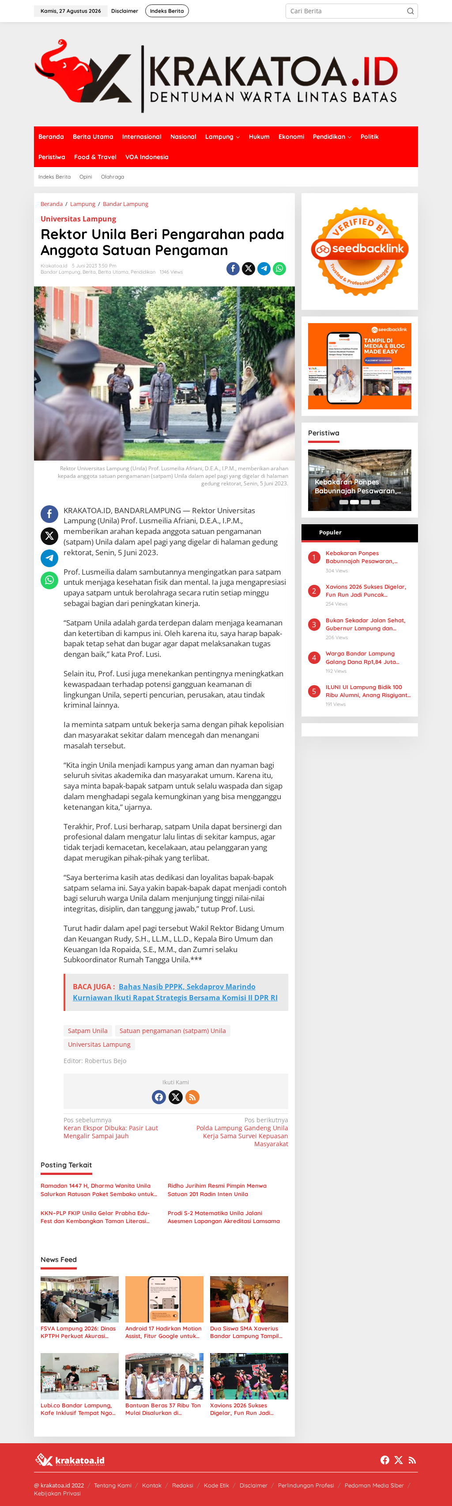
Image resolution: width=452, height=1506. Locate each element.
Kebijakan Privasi (57, 1493)
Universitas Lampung (78, 219)
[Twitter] (176, 1097)
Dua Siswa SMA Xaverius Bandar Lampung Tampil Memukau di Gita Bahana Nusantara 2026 (245, 1332)
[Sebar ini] (233, 268)
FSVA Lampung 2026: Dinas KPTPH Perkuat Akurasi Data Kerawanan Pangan (78, 1332)
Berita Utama (113, 272)
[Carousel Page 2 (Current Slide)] (354, 502)
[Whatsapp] (279, 268)
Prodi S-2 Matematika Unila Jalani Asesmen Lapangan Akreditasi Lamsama (224, 1216)
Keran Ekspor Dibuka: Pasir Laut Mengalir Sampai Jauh (111, 1128)
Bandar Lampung (60, 272)
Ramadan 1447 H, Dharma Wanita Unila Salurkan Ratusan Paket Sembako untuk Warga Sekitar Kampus (97, 1189)
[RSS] (192, 1097)
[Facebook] (159, 1097)
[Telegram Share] (264, 268)
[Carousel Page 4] (375, 502)
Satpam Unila (88, 1030)
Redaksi (182, 1485)
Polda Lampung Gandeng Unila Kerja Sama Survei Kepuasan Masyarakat (242, 1132)
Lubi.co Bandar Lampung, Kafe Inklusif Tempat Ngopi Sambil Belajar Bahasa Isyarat (79, 1409)
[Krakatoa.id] (226, 73)
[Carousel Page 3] (365, 502)
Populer (330, 532)
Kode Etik (216, 1485)
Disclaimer (253, 1485)
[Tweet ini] (248, 268)
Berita (89, 272)
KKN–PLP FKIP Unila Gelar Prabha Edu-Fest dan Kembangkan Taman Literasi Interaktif (95, 1217)
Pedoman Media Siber (374, 1485)
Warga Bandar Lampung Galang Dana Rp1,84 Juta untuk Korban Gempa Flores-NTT (366, 657)
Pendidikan (143, 272)
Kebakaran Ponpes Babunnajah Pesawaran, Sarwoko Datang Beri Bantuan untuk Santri (356, 486)
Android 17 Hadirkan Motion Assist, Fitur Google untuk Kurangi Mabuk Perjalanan (163, 1332)
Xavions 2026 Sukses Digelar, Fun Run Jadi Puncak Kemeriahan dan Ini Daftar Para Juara (248, 1409)
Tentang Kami (113, 1485)
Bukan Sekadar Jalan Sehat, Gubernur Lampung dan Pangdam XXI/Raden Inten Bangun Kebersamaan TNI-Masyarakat (366, 624)
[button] (410, 11)
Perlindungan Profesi (306, 1485)
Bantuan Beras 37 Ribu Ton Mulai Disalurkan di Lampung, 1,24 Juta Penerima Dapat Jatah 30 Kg (163, 1409)
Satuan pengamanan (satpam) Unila (173, 1030)
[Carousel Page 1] (343, 502)
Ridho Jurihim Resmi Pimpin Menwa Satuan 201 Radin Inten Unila (217, 1189)
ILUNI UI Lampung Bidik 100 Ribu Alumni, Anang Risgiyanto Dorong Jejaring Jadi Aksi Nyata (368, 691)
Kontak (152, 1485)
